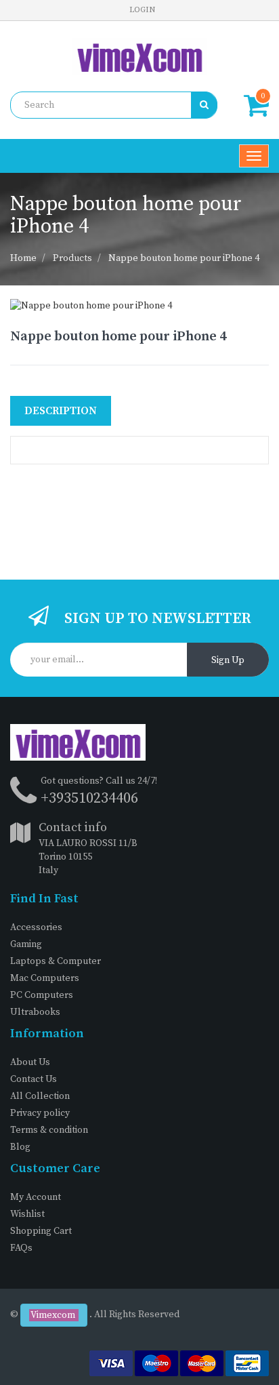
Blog (20, 1147)
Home (23, 258)
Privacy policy (40, 1113)
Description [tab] (60, 411)
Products (72, 258)
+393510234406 (89, 798)
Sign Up (227, 660)
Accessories (36, 927)
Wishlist (27, 1214)
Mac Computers (44, 978)
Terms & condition (49, 1130)
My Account (35, 1197)
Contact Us (33, 1079)
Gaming (26, 944)
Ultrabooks (35, 1012)
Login (142, 10)
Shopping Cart (41, 1231)
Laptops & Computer (55, 961)
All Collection (40, 1096)
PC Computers (41, 995)
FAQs (21, 1248)
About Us (30, 1062)
